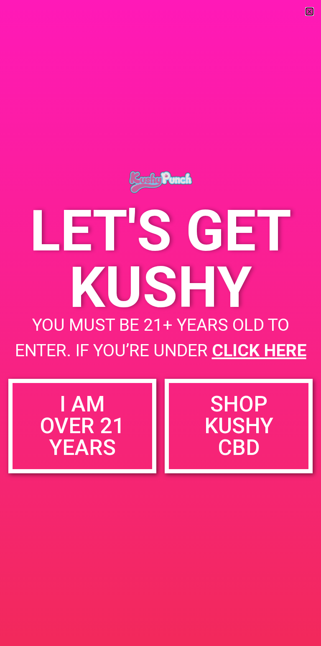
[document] (160, 323)
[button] (309, 11)
